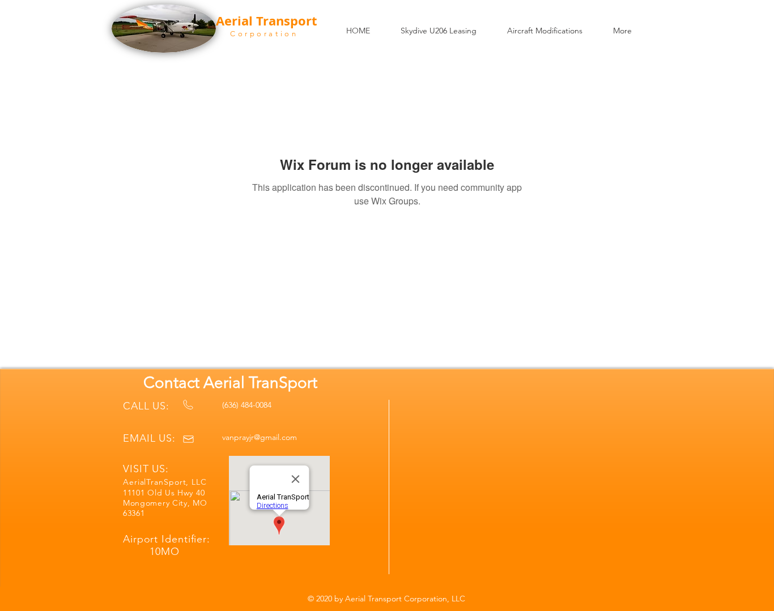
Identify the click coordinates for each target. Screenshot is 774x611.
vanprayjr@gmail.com (259, 437)
